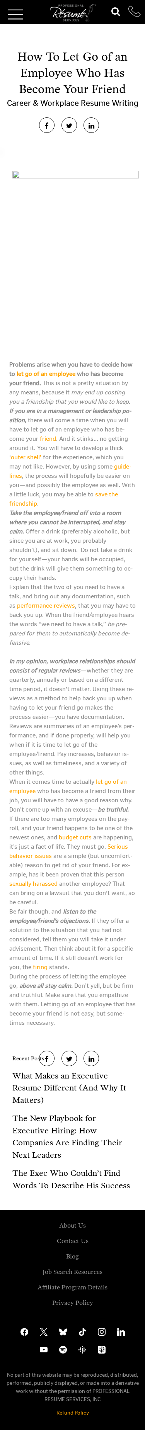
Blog (72, 1256)
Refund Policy (72, 1413)
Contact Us (73, 1241)
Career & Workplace (44, 103)
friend (48, 438)
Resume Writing (109, 103)
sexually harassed (34, 883)
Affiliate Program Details (72, 1287)
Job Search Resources (72, 1271)
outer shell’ (27, 457)
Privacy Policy (72, 1302)
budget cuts (75, 837)
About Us (72, 1225)
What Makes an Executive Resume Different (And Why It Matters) (69, 1088)
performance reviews (46, 605)
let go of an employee (47, 373)
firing (40, 967)
